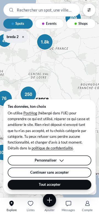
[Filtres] (89, 10)
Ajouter (49, 210)
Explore (12, 210)
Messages (68, 210)
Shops (83, 23)
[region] (49, 98)
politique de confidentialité (52, 148)
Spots (19, 23)
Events (51, 23)
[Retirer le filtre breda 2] (23, 37)
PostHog (30, 113)
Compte (87, 210)
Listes (31, 210)
